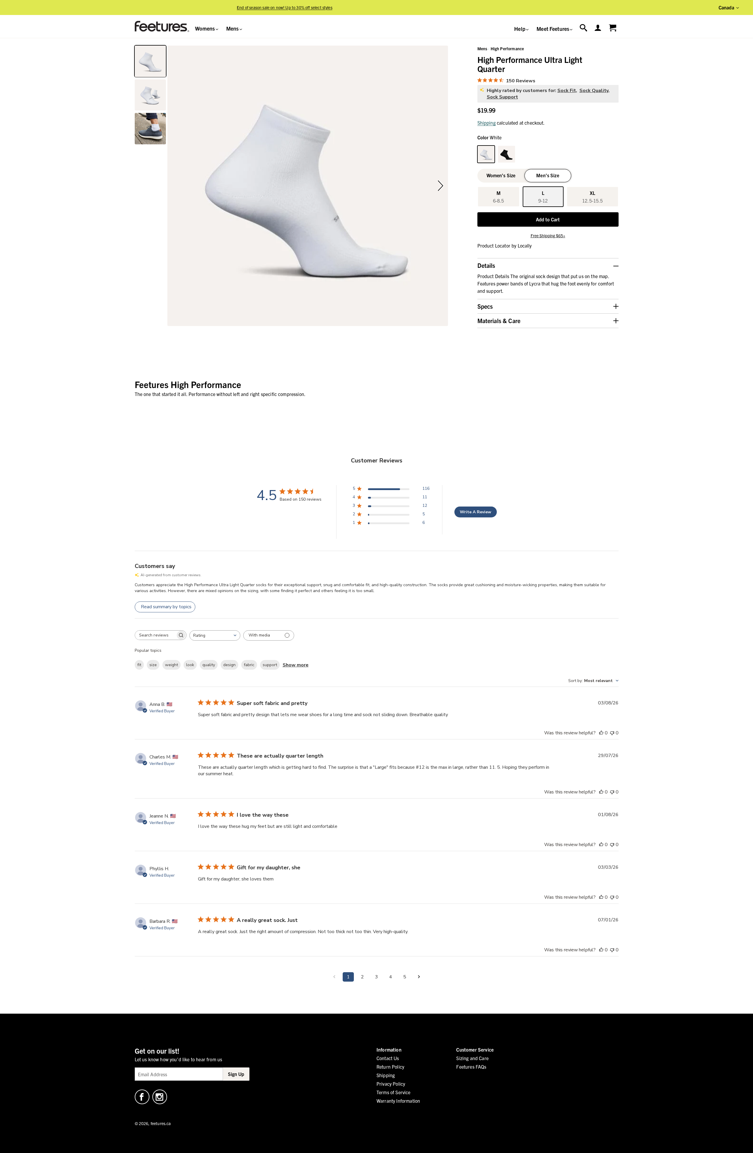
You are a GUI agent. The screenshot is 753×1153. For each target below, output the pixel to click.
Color (489, 137)
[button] (174, 185)
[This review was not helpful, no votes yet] (612, 733)
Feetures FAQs (471, 1067)
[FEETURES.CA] (162, 26)
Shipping (486, 123)
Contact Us (387, 1058)
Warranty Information (398, 1101)
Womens (205, 28)
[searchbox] (155, 635)
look (190, 665)
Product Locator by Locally (504, 245)
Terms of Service (393, 1092)
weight (171, 665)
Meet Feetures (553, 28)
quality (208, 665)
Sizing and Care (472, 1058)
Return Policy (390, 1067)
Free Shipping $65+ (548, 235)
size (153, 665)
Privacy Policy (390, 1084)
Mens (233, 28)
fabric (249, 665)
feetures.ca (161, 1123)
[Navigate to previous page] (334, 977)
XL (592, 196)
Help (520, 28)
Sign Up (236, 1074)
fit (139, 665)
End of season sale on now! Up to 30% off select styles (284, 7)
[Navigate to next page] (418, 977)
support (270, 665)
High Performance (507, 48)
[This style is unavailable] (506, 154)
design (229, 665)
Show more (296, 665)
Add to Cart (548, 219)
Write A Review (475, 512)
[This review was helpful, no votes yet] (601, 733)
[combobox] (214, 635)
